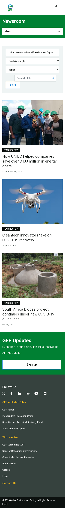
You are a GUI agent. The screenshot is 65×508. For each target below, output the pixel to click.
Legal (5, 476)
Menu (8, 31)
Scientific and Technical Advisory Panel (22, 422)
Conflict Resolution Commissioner (20, 451)
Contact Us (9, 483)
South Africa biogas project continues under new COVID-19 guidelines (28, 314)
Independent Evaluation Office (17, 416)
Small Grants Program (13, 428)
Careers (6, 470)
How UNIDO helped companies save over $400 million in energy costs (29, 161)
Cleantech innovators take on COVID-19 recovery (27, 238)
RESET (13, 85)
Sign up (32, 364)
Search (56, 6)
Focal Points (9, 463)
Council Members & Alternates (18, 457)
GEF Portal (8, 409)
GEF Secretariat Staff (13, 444)
